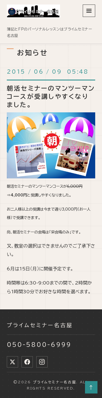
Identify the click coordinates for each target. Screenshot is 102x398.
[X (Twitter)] (12, 362)
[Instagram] (42, 362)
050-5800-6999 (39, 344)
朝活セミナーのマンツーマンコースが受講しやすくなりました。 (51, 96)
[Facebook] (27, 362)
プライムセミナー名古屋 (40, 325)
